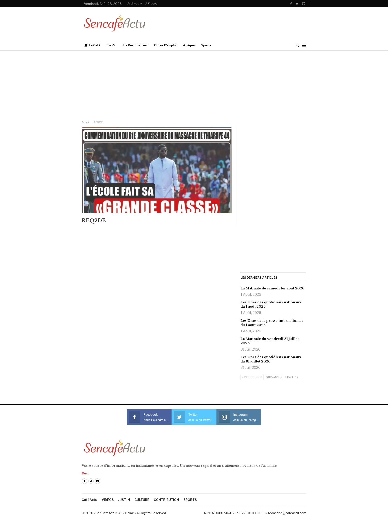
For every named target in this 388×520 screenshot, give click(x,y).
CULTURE (141, 500)
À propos (151, 3)
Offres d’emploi (165, 45)
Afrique (189, 45)
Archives (133, 3)
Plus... (85, 473)
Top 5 (111, 45)
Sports (206, 45)
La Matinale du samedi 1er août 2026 (272, 288)
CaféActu (89, 500)
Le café (94, 45)
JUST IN (124, 500)
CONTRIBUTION (166, 500)
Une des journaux (134, 45)
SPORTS (190, 500)
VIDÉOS (108, 500)
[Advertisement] (194, 84)
